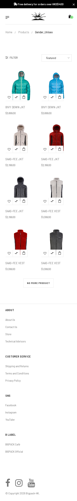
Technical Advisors (15, 341)
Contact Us (11, 327)
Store (8, 334)
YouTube (10, 419)
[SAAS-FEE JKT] (23, 149)
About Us (10, 319)
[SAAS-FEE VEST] (59, 201)
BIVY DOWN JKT (15, 107)
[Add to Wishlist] (9, 97)
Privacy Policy (13, 380)
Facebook (10, 405)
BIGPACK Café (12, 444)
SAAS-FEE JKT (14, 159)
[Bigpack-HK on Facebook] (7, 485)
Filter (13, 57)
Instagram (10, 412)
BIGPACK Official (14, 451)
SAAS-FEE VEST (51, 211)
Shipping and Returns (17, 366)
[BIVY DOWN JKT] (23, 97)
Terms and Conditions (17, 373)
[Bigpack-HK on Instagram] (19, 485)
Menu (8, 18)
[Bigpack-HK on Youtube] (31, 485)
